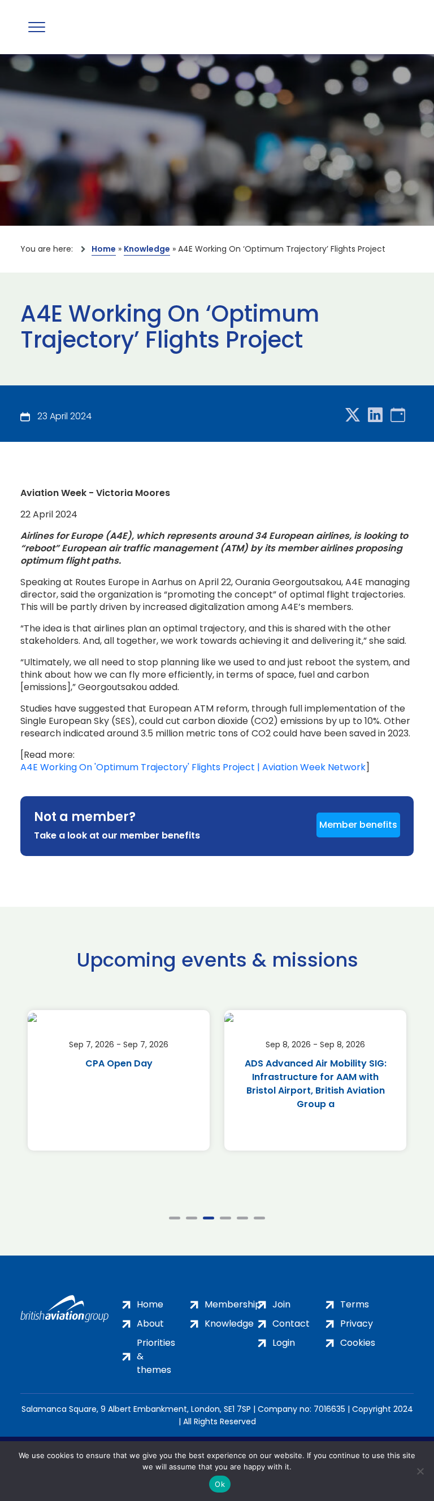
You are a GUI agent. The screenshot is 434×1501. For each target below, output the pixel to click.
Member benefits (358, 824)
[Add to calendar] (397, 416)
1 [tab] (174, 1218)
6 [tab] (259, 1218)
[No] (420, 1471)
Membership (233, 1304)
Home (104, 248)
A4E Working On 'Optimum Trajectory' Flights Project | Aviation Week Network (193, 767)
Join (281, 1304)
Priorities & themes (156, 1356)
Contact (291, 1323)
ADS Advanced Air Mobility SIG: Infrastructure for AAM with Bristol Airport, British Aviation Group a (316, 1084)
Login (283, 1342)
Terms (354, 1304)
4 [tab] (225, 1218)
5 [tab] (242, 1218)
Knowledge (147, 248)
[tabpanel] (119, 1080)
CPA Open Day (119, 1063)
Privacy (356, 1323)
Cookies (357, 1342)
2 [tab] (191, 1218)
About (150, 1323)
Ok (220, 1484)
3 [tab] (208, 1218)
